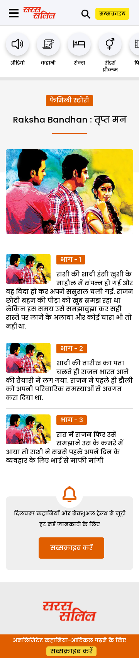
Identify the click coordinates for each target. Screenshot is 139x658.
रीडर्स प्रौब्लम (110, 66)
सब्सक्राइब (112, 13)
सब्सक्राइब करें (71, 548)
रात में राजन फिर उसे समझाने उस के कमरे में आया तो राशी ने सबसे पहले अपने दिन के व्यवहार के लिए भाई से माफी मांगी (64, 447)
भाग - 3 (71, 420)
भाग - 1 (70, 259)
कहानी (48, 63)
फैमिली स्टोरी (69, 100)
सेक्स (79, 63)
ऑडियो (17, 63)
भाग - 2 (71, 348)
